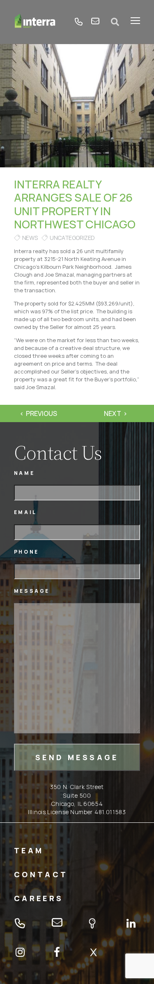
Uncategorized (72, 238)
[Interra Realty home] (35, 22)
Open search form (115, 22)
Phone (26, 551)
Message (32, 590)
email (95, 22)
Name (24, 473)
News (29, 238)
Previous (41, 413)
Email (25, 512)
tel (79, 22)
